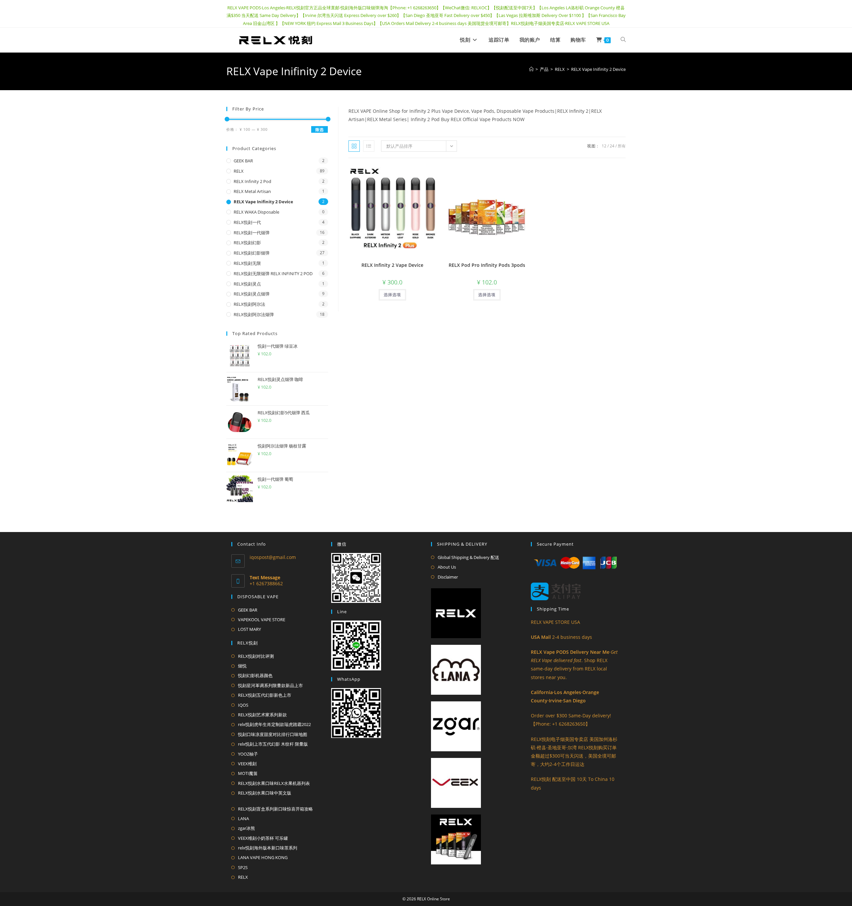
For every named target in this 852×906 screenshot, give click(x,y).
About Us (447, 567)
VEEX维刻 (247, 764)
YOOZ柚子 (248, 754)
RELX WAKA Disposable (256, 212)
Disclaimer (448, 577)
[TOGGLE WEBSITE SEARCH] (623, 40)
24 (612, 146)
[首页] (531, 69)
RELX (239, 171)
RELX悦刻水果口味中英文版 (264, 793)
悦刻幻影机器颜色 (255, 675)
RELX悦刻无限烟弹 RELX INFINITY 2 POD (273, 273)
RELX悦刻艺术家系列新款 (262, 715)
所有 (622, 146)
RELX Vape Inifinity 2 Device (598, 69)
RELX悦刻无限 (247, 263)
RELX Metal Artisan (252, 191)
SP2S (243, 867)
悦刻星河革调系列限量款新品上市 (270, 685)
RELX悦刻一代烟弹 (252, 233)
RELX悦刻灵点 (247, 284)
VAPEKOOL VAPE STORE (261, 620)
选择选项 (392, 294)
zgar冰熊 (246, 828)
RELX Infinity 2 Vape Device (392, 265)
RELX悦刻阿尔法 (249, 304)
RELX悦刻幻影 (247, 243)
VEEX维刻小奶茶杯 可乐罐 (263, 838)
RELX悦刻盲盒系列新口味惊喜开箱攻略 (275, 809)
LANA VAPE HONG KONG (263, 857)
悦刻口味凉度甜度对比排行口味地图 (272, 734)
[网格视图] (354, 146)
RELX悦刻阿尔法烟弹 (254, 314)
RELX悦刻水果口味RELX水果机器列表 (274, 783)
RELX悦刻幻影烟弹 (252, 253)
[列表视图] (368, 146)
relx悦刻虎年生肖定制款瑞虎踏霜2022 (274, 724)
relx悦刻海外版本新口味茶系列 (267, 848)
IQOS (243, 705)
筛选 (319, 129)
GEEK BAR (243, 161)
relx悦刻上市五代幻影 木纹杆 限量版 (273, 744)
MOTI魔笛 (248, 773)
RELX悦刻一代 (247, 222)
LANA (243, 818)
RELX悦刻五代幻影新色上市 (264, 695)
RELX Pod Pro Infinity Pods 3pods (487, 265)
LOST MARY (249, 629)
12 (604, 146)
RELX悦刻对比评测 (256, 656)
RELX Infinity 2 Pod (252, 181)
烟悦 (242, 666)
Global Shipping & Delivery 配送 (468, 557)
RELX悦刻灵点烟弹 (252, 294)
